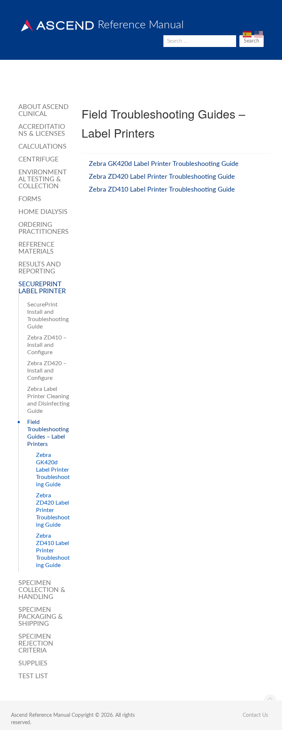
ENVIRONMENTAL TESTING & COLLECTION (42, 179)
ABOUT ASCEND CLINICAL (43, 110)
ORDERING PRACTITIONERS (43, 228)
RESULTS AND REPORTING (39, 268)
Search (251, 41)
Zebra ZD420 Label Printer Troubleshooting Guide (53, 510)
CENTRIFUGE (38, 159)
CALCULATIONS (42, 147)
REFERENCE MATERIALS (36, 248)
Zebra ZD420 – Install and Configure (46, 370)
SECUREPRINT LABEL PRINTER (42, 288)
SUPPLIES (32, 663)
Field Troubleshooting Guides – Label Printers (48, 433)
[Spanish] (246, 34)
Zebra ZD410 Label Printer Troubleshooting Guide (53, 550)
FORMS (29, 199)
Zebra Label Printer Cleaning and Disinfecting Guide (48, 400)
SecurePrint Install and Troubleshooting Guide (48, 316)
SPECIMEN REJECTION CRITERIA (35, 643)
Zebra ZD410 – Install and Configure (46, 345)
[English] (258, 34)
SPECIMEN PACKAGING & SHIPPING (40, 617)
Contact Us (255, 715)
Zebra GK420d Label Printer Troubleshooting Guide (53, 469)
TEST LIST (33, 676)
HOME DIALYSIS (43, 212)
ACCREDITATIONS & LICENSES (41, 130)
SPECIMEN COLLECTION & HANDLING (41, 590)
